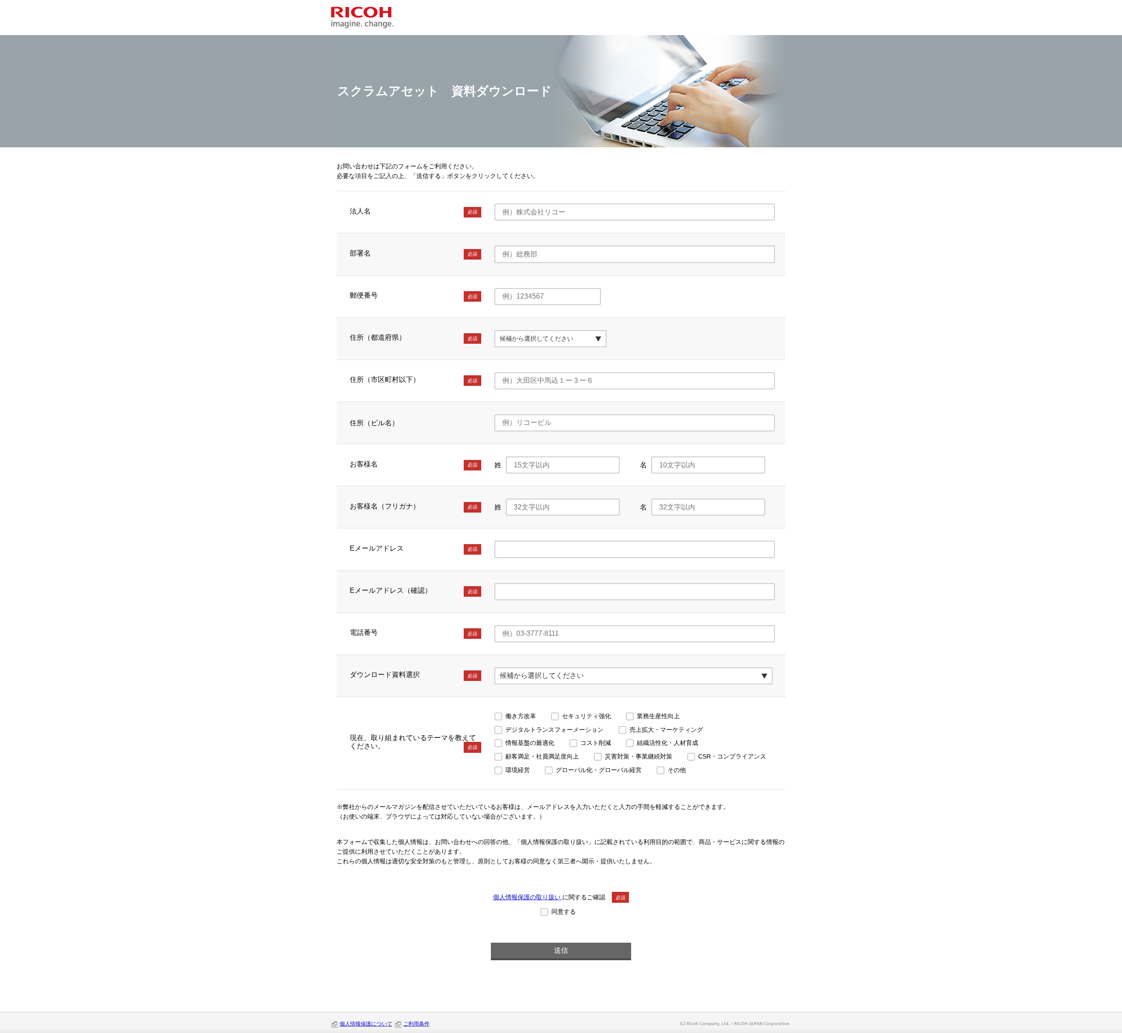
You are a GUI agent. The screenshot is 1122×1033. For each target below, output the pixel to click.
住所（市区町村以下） (413, 379)
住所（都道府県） (413, 337)
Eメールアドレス (413, 548)
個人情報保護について (366, 1024)
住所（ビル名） (374, 423)
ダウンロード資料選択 (413, 674)
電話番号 (413, 632)
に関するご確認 (559, 897)
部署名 (413, 253)
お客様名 (413, 464)
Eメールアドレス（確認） (413, 590)
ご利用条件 (416, 1024)
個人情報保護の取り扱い (527, 897)
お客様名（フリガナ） (413, 506)
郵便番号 (413, 295)
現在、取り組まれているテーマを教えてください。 (413, 742)
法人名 (413, 211)
